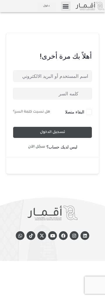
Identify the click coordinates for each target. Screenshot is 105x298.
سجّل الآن (36, 147)
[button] (66, 6)
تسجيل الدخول (52, 132)
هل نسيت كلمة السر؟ (31, 112)
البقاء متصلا (74, 111)
